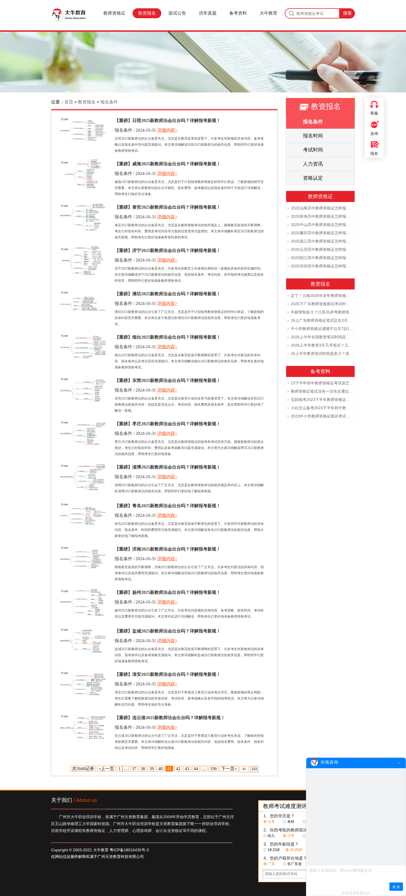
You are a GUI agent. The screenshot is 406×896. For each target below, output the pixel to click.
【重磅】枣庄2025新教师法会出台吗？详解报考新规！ (168, 423)
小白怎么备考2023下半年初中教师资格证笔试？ (320, 408)
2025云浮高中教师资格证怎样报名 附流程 (320, 249)
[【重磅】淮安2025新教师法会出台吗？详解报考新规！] (82, 684)
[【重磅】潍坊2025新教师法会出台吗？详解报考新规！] (82, 303)
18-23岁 (274, 850)
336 (213, 768)
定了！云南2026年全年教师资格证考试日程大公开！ (320, 295)
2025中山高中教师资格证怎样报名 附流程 (320, 224)
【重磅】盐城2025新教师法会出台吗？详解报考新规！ (168, 631)
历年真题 (208, 13)
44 (196, 768)
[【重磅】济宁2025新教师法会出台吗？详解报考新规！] (82, 260)
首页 (68, 102)
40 (160, 768)
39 (151, 768)
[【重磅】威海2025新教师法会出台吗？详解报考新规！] (82, 173)
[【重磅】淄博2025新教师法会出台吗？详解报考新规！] (82, 476)
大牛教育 (268, 13)
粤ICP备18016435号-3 (129, 850)
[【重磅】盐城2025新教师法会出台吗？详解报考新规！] (82, 640)
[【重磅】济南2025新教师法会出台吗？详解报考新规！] (82, 558)
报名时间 (313, 136)
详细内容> (167, 130)
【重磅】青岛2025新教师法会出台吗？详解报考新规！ (168, 505)
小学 (290, 836)
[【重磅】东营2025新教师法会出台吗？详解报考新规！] (82, 390)
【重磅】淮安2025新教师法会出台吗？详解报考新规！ (168, 674)
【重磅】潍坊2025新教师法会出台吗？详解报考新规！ (168, 293)
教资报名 (147, 13)
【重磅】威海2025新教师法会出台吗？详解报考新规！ (168, 163)
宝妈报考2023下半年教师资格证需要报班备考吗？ (320, 399)
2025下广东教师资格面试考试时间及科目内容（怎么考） (320, 304)
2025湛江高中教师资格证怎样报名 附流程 (320, 241)
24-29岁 (296, 850)
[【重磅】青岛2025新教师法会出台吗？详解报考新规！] (82, 515)
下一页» (229, 768)
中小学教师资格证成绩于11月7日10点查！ (320, 328)
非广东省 (294, 864)
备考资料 (238, 13)
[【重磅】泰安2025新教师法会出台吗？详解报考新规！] (82, 217)
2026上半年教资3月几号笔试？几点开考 (320, 345)
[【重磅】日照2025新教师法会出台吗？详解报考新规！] (82, 130)
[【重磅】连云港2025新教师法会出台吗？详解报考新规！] (82, 727)
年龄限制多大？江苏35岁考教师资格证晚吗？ (320, 312)
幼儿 (271, 836)
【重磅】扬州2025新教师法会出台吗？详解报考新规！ (168, 592)
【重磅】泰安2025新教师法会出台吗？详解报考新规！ (168, 207)
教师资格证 (114, 13)
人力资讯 (313, 164)
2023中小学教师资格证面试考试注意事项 (320, 416)
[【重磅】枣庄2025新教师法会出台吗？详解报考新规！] (82, 433)
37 (134, 768)
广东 (271, 864)
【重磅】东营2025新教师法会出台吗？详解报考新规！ (168, 380)
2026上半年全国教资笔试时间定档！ (320, 337)
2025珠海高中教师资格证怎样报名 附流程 (320, 216)
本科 (290, 822)
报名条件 (109, 102)
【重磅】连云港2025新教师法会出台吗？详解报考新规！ (170, 717)
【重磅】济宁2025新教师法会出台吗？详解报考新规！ (168, 250)
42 (178, 768)
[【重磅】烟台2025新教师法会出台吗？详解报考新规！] (82, 347)
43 (187, 768)
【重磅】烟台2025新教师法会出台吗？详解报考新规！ (168, 337)
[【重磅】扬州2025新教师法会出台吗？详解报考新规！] (82, 602)
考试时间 (313, 150)
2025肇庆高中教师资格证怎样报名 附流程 (320, 233)
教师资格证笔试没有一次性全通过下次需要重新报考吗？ (320, 391)
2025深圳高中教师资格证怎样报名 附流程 (320, 266)
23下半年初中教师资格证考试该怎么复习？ (320, 383)
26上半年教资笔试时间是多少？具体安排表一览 (320, 353)
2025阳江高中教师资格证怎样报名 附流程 (320, 258)
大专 (271, 822)
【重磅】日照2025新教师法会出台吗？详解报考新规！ (168, 120)
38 (143, 768)
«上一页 (106, 768)
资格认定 (313, 178)
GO (254, 769)
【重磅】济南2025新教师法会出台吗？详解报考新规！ (168, 549)
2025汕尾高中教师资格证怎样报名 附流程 (320, 208)
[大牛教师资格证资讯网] (68, 15)
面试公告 (177, 13)
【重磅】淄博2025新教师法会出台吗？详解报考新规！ (168, 467)
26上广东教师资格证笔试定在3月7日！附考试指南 (320, 320)
